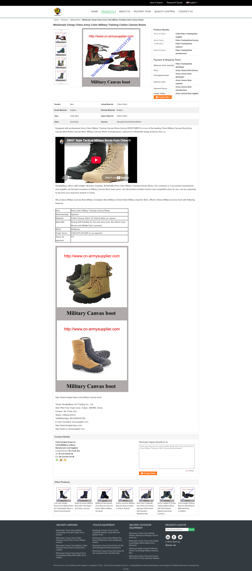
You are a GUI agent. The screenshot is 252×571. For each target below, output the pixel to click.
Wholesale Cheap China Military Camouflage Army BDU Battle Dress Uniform (70, 532)
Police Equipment (104, 525)
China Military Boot (73, 565)
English (192, 2)
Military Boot (75, 20)
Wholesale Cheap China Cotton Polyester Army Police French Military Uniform (70, 540)
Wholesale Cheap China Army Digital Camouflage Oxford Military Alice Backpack (143, 543)
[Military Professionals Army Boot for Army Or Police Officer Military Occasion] (105, 494)
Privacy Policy (58, 565)
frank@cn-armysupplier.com (75, 422)
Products (108, 12)
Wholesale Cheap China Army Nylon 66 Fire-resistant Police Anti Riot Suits (108, 552)
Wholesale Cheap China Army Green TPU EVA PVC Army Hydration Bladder (144, 557)
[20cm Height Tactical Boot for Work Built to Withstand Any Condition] (187, 494)
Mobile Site (171, 545)
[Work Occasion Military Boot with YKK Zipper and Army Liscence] (84, 494)
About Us (124, 12)
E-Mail (168, 541)
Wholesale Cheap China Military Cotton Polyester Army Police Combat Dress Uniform (71, 548)
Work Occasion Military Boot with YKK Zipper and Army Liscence (84, 505)
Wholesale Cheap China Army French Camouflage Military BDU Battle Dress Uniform (71, 555)
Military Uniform (67, 525)
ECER (126, 569)
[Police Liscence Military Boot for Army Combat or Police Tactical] (125, 494)
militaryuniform (69, 415)
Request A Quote (174, 2)
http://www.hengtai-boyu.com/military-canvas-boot (78, 397)
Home (94, 12)
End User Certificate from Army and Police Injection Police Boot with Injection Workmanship (145, 508)
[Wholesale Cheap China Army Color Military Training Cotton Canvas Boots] (111, 57)
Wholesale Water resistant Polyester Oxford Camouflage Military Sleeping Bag (143, 550)
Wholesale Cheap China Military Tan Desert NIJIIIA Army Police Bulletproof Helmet (107, 540)
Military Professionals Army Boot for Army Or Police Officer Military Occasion (104, 507)
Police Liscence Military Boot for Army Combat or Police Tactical (125, 505)
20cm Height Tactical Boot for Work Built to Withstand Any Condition (186, 507)
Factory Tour (142, 12)
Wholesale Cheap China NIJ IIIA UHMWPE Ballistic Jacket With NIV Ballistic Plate (106, 532)
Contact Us (186, 12)
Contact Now (164, 97)
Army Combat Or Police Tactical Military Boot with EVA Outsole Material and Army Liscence (167, 508)
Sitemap (176, 541)
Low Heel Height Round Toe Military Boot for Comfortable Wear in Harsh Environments (63, 507)
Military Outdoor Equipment (140, 526)
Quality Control (164, 12)
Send (191, 529)
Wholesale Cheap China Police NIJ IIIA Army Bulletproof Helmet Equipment (107, 547)
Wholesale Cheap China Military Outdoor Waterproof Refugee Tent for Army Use (143, 535)
